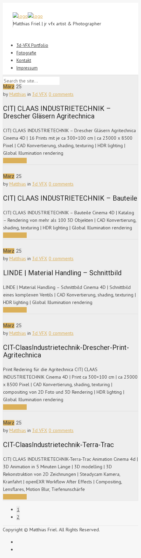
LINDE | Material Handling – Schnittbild (62, 273)
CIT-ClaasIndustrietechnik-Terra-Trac (58, 445)
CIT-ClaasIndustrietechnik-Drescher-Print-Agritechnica (66, 351)
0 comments (61, 94)
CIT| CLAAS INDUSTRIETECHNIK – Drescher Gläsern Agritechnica (57, 112)
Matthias (17, 94)
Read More (15, 160)
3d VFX (39, 94)
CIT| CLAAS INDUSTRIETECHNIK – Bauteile (70, 198)
